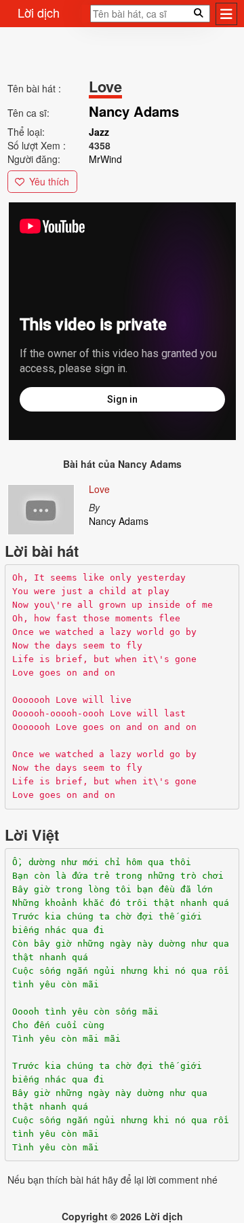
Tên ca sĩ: (28, 113)
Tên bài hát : (34, 88)
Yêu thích (49, 181)
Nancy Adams (118, 521)
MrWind (105, 159)
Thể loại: (26, 132)
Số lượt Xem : (36, 145)
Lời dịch (39, 12)
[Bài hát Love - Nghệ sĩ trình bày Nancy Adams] (41, 507)
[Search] (86, 17)
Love (99, 489)
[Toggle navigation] (226, 14)
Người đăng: (33, 159)
